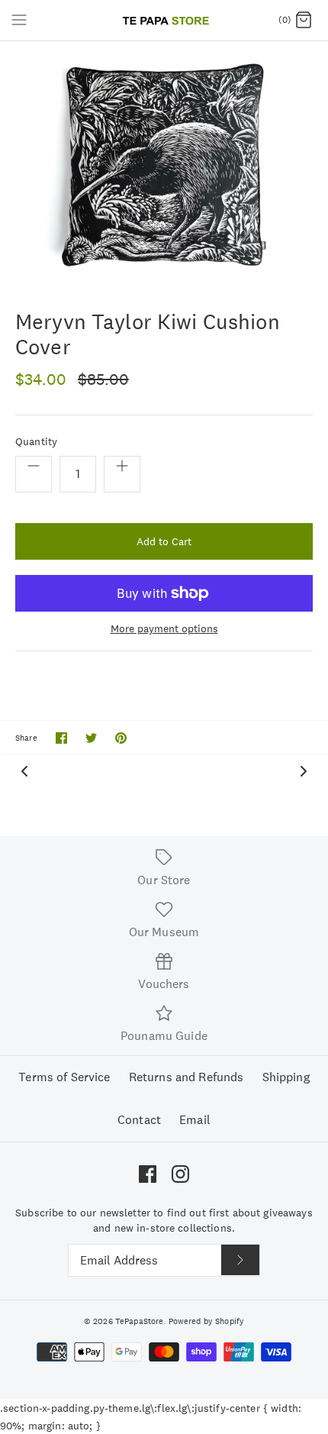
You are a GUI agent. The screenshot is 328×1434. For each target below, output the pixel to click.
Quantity (36, 441)
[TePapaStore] (164, 20)
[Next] (303, 770)
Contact (139, 1120)
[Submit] (240, 1260)
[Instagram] (180, 1174)
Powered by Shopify (207, 1321)
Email (195, 1120)
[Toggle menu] (19, 20)
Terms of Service (64, 1077)
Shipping (286, 1077)
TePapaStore (139, 1321)
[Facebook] (147, 1174)
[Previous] (24, 770)
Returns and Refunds (186, 1077)
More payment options (164, 628)
